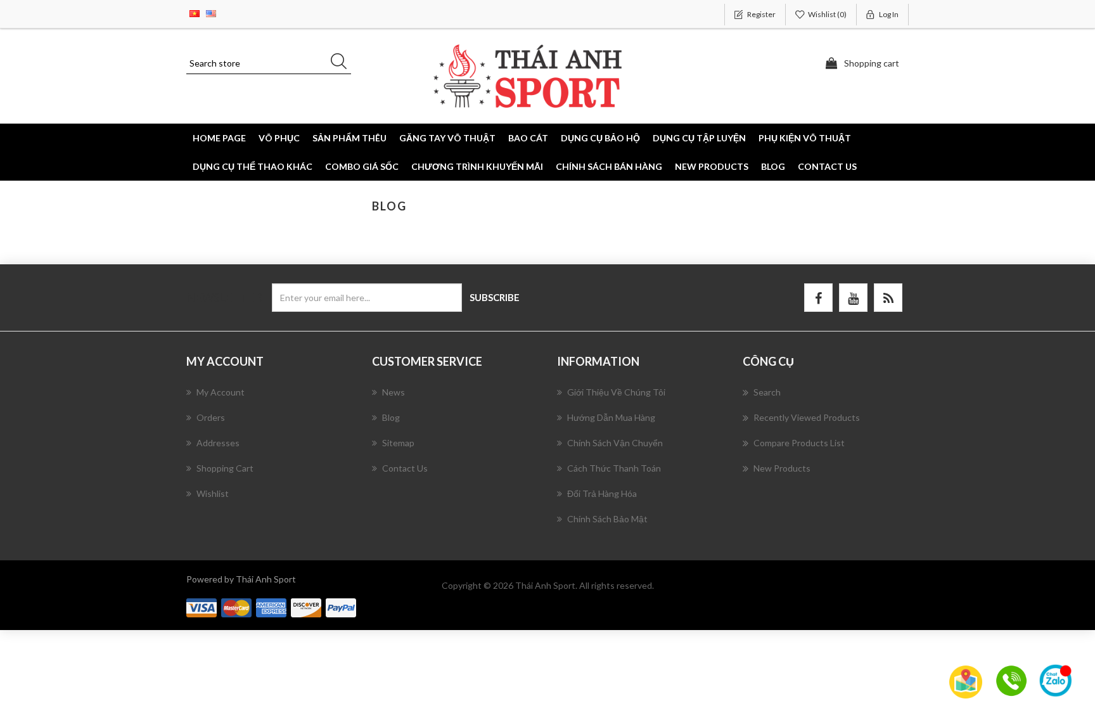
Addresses (218, 442)
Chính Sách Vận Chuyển (615, 442)
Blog (773, 166)
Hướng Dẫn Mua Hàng (611, 417)
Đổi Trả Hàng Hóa (602, 493)
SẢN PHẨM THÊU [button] (349, 137)
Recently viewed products (806, 417)
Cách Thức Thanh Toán (614, 468)
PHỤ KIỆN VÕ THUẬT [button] (805, 137)
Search (767, 392)
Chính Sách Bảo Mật (607, 518)
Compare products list (799, 442)
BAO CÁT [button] (528, 137)
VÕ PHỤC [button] (279, 137)
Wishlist (212, 493)
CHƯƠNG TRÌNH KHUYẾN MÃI (477, 166)
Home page (219, 137)
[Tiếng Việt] (194, 12)
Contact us (827, 166)
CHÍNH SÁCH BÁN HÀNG (609, 166)
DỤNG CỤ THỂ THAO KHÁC (252, 166)
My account (220, 392)
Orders (210, 417)
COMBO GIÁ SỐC (362, 166)
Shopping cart (224, 468)
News (393, 392)
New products (711, 166)
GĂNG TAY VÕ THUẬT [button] (447, 137)
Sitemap (398, 442)
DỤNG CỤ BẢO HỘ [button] (600, 137)
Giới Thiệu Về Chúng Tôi (616, 392)
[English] (211, 12)
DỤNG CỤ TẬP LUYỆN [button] (699, 137)
